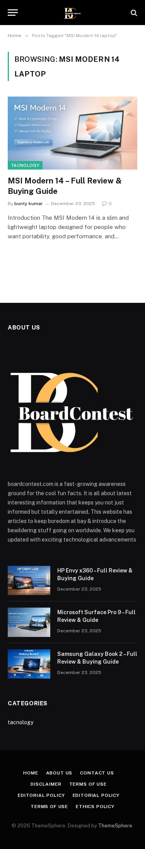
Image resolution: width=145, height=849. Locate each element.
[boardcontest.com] (72, 12)
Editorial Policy (41, 795)
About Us (59, 773)
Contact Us (97, 773)
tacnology (25, 165)
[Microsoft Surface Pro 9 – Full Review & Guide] (29, 622)
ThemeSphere (115, 826)
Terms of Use (88, 784)
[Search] (133, 12)
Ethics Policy (95, 806)
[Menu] (13, 12)
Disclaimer (46, 784)
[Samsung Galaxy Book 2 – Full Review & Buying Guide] (29, 664)
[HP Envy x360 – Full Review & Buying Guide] (29, 580)
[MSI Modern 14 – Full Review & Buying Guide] (72, 133)
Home (30, 773)
